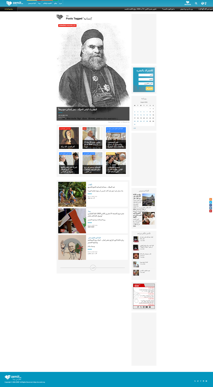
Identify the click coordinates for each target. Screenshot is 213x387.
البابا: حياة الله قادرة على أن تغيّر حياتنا (146, 237)
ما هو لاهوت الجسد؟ (146, 9)
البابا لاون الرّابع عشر (117, 128)
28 (147, 121)
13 (144, 115)
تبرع (60, 3)
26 (141, 121)
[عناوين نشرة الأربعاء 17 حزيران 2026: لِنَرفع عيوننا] (92, 138)
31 (134, 124)
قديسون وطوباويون (65, 128)
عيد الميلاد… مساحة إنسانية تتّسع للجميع (101, 187)
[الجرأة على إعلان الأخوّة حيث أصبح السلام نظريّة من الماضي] (69, 163)
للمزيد (93, 267)
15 (150, 115)
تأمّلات (90, 184)
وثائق (55, 3)
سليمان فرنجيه (61, 117)
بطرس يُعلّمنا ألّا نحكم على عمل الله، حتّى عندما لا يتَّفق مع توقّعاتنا (137, 198)
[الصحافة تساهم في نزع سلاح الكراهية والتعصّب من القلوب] (92, 163)
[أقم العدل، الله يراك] (69, 138)
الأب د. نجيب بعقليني (92, 253)
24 (134, 121)
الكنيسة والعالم (47, 3)
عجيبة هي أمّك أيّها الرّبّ (183, 9)
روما (39, 3)
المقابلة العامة (110, 153)
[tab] (138, 285)
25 (137, 121)
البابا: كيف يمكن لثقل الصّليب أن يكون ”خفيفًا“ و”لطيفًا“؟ (147, 246)
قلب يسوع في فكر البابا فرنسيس (145, 254)
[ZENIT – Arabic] (16, 3)
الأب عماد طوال (91, 198)
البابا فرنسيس (32, 3)
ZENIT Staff (91, 227)
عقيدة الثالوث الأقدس (145, 270)
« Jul (134, 128)
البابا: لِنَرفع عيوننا (144, 262)
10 (134, 115)
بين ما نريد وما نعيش (164, 9)
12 (141, 115)
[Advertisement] (93, 282)
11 (137, 115)
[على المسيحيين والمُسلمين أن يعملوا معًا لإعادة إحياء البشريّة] (116, 138)
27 (144, 121)
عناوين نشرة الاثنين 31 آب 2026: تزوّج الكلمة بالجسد (118, 9)
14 (147, 115)
